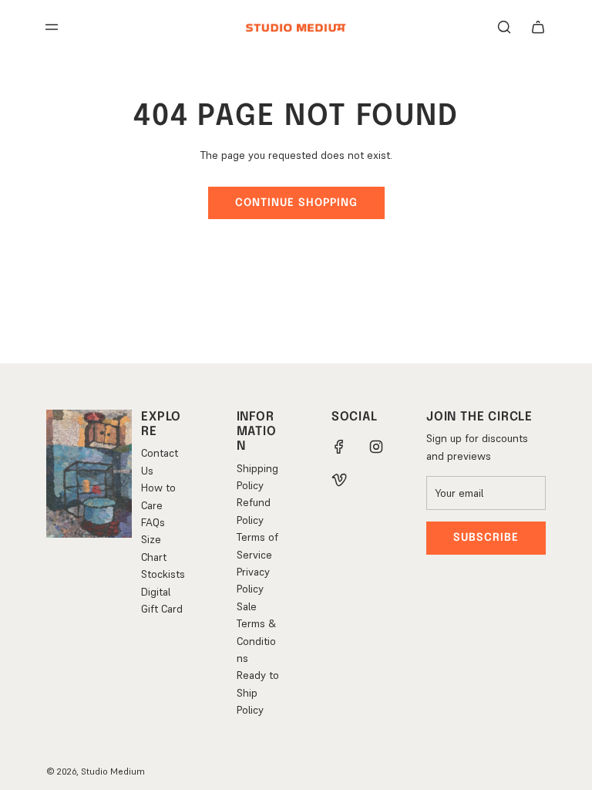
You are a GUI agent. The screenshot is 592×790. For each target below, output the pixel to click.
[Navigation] (52, 27)
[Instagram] (376, 447)
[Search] (504, 27)
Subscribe (486, 537)
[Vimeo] (339, 481)
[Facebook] (339, 447)
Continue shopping (296, 203)
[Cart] (538, 27)
